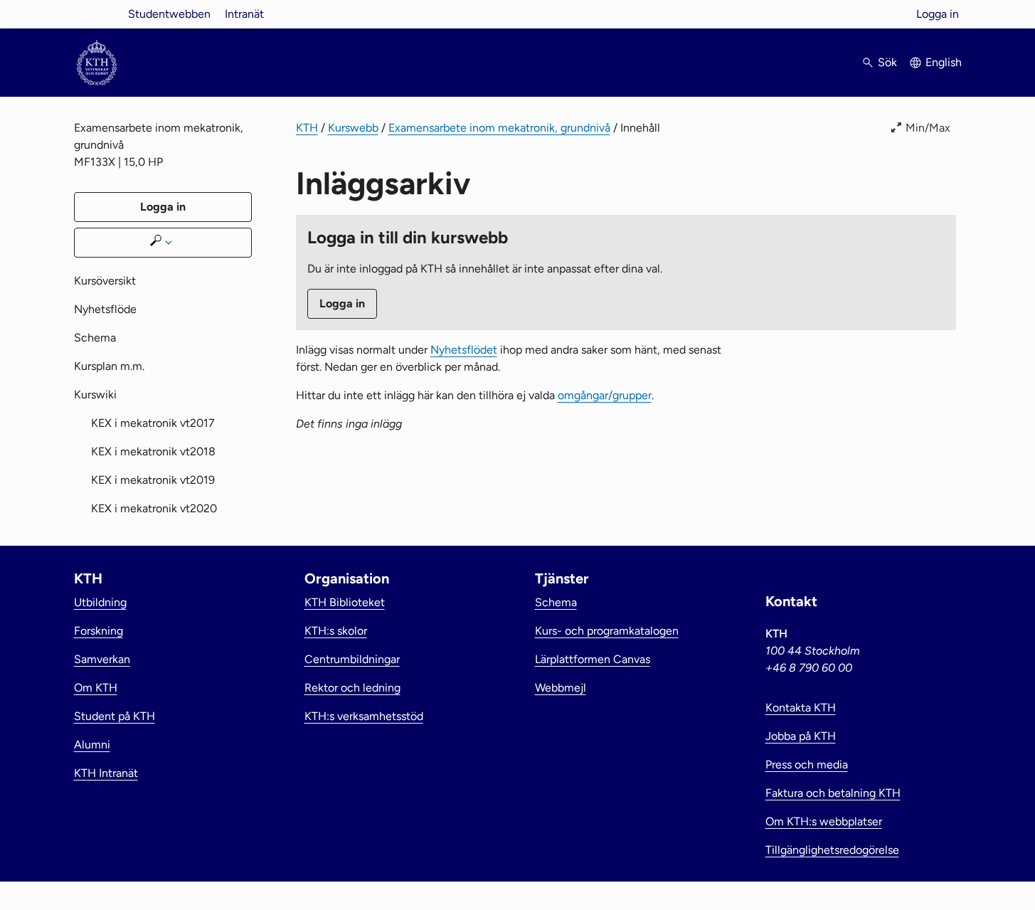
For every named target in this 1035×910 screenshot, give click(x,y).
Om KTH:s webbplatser (823, 821)
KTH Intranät (106, 773)
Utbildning (100, 602)
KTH (307, 127)
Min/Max (928, 127)
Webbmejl (560, 687)
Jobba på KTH (800, 736)
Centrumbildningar (352, 659)
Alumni (92, 744)
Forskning (98, 630)
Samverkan (102, 659)
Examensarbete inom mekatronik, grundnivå (499, 127)
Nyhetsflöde (105, 309)
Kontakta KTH (800, 707)
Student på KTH (114, 716)
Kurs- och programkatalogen (607, 630)
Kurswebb (353, 127)
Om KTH (95, 687)
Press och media (806, 764)
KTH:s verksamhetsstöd (363, 716)
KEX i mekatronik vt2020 (154, 508)
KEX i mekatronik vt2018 (153, 451)
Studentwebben (169, 14)
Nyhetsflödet (463, 349)
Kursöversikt (105, 280)
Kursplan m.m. (109, 366)
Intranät (244, 14)
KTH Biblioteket (344, 602)
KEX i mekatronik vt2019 (153, 480)
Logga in (937, 14)
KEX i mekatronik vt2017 (153, 423)
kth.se (97, 14)
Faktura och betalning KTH (833, 793)
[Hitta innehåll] (163, 243)
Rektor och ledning (352, 687)
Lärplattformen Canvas (592, 659)
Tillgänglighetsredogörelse (832, 850)
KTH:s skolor (335, 630)
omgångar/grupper (605, 395)
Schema (95, 337)
